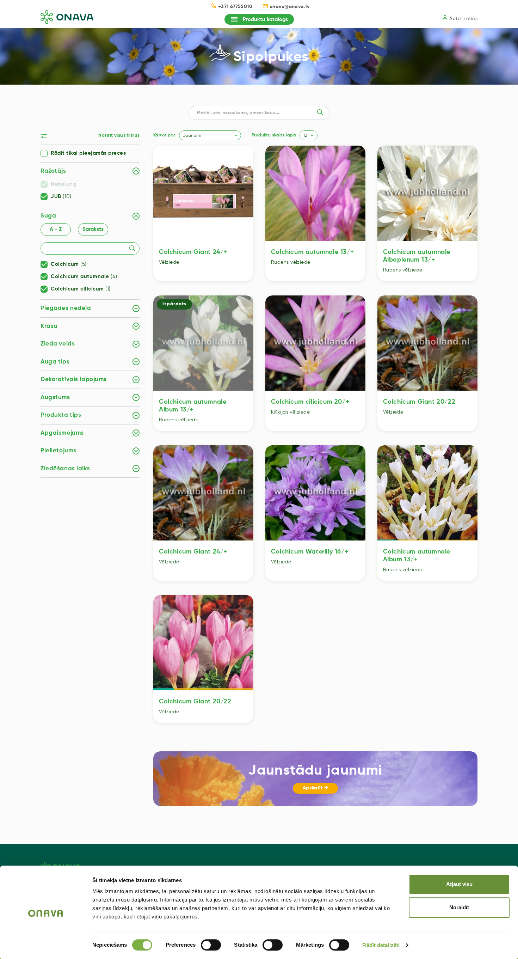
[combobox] (210, 135)
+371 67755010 (235, 6)
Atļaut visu (459, 884)
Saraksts (93, 229)
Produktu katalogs (265, 19)
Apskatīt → (315, 788)
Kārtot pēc (164, 135)
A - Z (56, 229)
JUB (61, 196)
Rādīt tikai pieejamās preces (88, 153)
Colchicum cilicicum (81, 289)
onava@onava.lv (290, 6)
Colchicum (69, 264)
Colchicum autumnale (84, 276)
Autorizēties (463, 18)
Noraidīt (459, 907)
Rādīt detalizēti (381, 945)
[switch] (211, 945)
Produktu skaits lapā (274, 135)
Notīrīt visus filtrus (119, 135)
